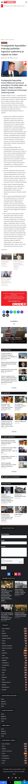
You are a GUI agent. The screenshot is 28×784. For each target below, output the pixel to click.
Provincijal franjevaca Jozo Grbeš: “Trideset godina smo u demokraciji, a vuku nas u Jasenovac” (7, 616)
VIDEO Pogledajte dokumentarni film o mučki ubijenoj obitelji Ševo (8, 464)
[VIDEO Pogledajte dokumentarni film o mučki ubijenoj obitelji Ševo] (23, 465)
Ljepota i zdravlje (6, 638)
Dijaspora (4, 660)
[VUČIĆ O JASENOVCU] (21, 416)
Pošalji (3, 567)
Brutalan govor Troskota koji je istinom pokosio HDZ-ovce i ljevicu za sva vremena (7, 517)
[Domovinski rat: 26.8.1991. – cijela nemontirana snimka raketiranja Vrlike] (7, 399)
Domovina (12, 39)
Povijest (4, 670)
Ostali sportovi (5, 687)
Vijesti (7, 39)
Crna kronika (5, 657)
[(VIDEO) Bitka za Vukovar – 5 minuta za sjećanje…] (23, 458)
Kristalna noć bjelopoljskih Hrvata (20, 495)
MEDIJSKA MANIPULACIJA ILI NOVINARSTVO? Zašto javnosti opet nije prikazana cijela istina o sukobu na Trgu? (7, 498)
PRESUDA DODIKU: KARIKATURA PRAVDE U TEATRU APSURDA (21, 614)
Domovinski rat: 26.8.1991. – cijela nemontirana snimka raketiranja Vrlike (8, 442)
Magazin (4, 633)
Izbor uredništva (6, 628)
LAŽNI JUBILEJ (18, 514)
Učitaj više (14, 387)
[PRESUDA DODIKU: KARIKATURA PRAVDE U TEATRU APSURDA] (21, 608)
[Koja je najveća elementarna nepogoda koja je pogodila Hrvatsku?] (23, 364)
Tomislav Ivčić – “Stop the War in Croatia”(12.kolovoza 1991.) (13, 339)
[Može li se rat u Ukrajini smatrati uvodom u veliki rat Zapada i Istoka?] (21, 584)
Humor (3, 640)
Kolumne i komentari (7, 645)
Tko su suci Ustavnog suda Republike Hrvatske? (6, 262)
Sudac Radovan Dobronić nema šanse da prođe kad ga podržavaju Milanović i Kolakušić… (18, 263)
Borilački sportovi (6, 682)
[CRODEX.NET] (10, 2)
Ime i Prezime (5, 534)
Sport (3, 674)
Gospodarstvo (5, 662)
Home (3, 39)
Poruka (3, 546)
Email (3, 540)
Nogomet (4, 677)
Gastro (3, 643)
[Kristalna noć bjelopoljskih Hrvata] (21, 490)
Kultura (3, 667)
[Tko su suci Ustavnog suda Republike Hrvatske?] (6, 257)
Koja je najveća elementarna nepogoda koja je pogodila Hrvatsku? (9, 364)
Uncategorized (5, 665)
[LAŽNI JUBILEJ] (21, 509)
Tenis (3, 679)
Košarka (4, 684)
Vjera (3, 672)
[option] (14, 335)
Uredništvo (14, 321)
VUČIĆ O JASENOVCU (9, 5)
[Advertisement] (14, 24)
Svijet (3, 655)
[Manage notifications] (24, 781)
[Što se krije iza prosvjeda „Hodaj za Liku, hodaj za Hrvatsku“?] (21, 399)
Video (3, 631)
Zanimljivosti (5, 635)
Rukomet (4, 689)
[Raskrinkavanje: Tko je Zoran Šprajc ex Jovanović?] (23, 371)
